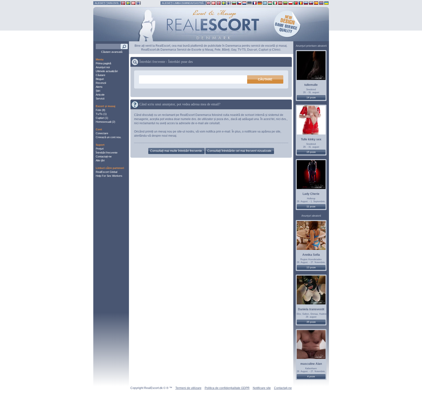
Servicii (100, 98)
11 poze (311, 206)
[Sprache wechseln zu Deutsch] (260, 2)
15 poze (311, 152)
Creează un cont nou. (108, 137)
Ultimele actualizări (107, 71)
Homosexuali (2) (105, 121)
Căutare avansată (111, 51)
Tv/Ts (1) (101, 113)
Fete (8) (100, 110)
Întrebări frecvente (106, 152)
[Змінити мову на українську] (326, 2)
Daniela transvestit (311, 309)
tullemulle (311, 85)
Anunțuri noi (103, 67)
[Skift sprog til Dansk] (213, 2)
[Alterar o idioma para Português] (296, 2)
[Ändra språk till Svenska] (224, 2)
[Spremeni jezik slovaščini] (311, 2)
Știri (98, 90)
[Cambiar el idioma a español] (316, 2)
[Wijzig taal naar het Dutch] (244, 2)
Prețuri (100, 148)
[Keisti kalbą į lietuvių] (285, 2)
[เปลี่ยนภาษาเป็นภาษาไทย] (321, 2)
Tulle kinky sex (311, 139)
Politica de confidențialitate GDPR (227, 388)
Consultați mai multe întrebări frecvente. (176, 151)
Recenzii (101, 82)
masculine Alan (311, 364)
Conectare (102, 133)
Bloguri (100, 79)
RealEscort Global (106, 171)
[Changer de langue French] (255, 2)
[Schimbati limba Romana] (301, 2)
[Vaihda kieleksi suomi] (229, 2)
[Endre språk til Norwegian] (219, 2)
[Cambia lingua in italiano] (275, 2)
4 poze (311, 376)
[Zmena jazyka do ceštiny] (239, 2)
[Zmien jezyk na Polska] (290, 2)
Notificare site (262, 388)
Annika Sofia (311, 254)
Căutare (100, 75)
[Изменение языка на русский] (306, 2)
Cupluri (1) (102, 117)
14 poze (311, 97)
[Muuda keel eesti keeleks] (249, 2)
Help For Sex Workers (109, 175)
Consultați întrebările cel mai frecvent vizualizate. (239, 151)
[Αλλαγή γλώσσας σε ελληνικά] (265, 2)
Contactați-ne (104, 156)
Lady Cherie (311, 194)
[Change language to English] (208, 2)
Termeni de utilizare (188, 388)
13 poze (311, 267)
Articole (100, 94)
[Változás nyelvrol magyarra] (270, 2)
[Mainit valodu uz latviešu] (280, 2)
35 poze (311, 322)
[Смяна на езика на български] (234, 2)
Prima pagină (103, 63)
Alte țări (100, 160)
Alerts (99, 86)
